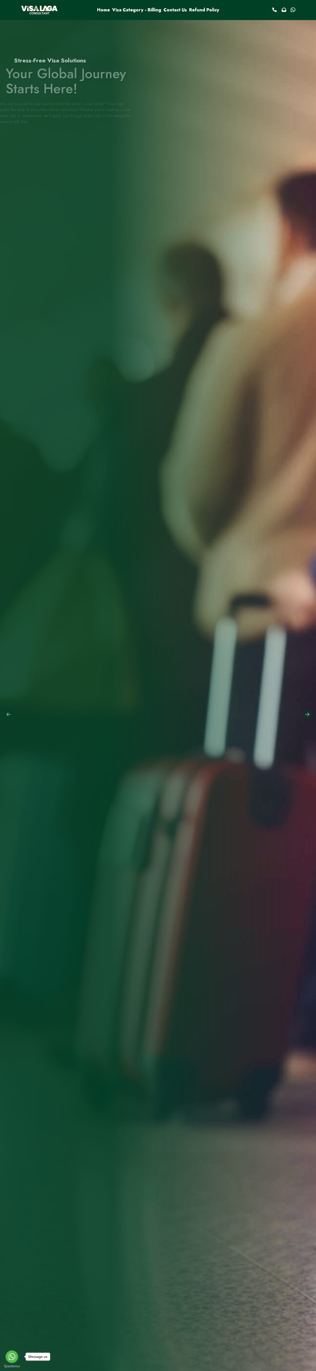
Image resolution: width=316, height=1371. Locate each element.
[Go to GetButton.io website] (12, 1366)
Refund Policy (204, 9)
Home (103, 9)
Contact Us (175, 9)
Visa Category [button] (127, 9)
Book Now (27, 87)
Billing (154, 9)
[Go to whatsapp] (12, 1356)
